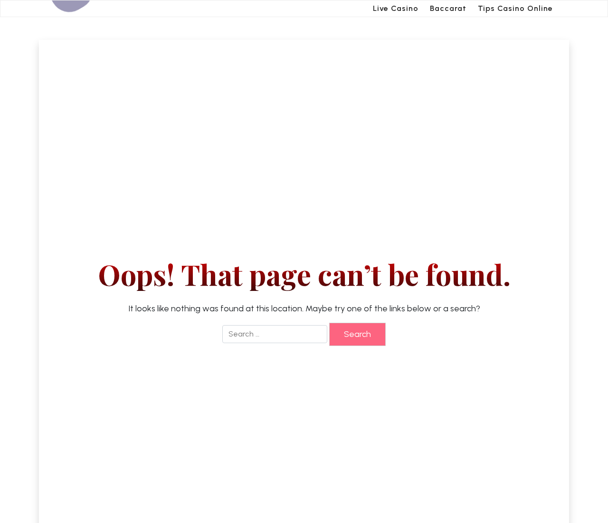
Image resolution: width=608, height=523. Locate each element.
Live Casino (395, 8)
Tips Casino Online (515, 8)
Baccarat (448, 8)
